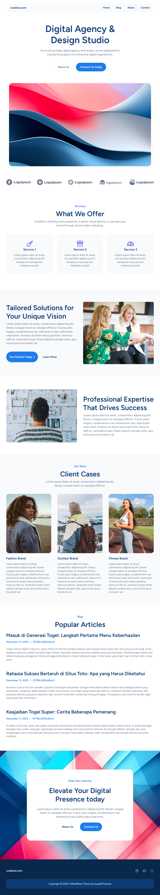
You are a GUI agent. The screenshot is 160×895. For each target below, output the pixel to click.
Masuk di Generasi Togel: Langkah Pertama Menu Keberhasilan (73, 635)
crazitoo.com (18, 7)
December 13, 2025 (17, 680)
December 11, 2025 (17, 718)
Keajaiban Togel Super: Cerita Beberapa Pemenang (61, 712)
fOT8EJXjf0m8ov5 (44, 641)
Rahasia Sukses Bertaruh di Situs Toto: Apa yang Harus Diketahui (75, 673)
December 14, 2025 (17, 641)
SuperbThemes (103, 883)
